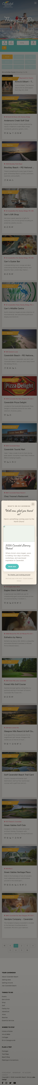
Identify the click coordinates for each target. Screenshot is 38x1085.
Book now (12, 566)
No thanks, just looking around (19, 575)
